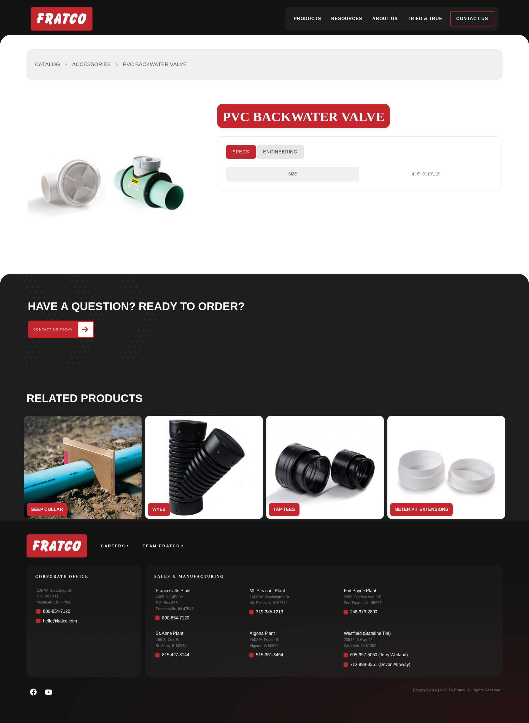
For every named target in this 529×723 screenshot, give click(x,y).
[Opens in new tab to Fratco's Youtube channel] (48, 692)
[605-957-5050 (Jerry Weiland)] (417, 656)
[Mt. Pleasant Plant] (290, 598)
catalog (47, 64)
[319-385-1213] (290, 613)
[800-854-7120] (83, 613)
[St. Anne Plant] (196, 640)
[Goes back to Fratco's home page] (56, 545)
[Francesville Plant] (196, 601)
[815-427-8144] (196, 656)
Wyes (159, 509)
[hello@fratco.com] (83, 622)
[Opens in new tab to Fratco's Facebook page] (33, 692)
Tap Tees (284, 509)
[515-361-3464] (290, 656)
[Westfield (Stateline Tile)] (417, 640)
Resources (346, 18)
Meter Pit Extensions (421, 509)
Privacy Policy (425, 690)
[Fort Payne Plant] (417, 598)
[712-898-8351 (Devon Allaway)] (417, 666)
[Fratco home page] (62, 19)
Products (307, 18)
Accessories (91, 64)
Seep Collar (47, 509)
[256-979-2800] (417, 613)
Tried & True (425, 18)
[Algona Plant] (290, 640)
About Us (385, 18)
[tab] (241, 152)
